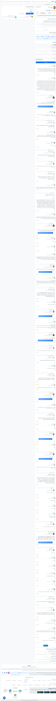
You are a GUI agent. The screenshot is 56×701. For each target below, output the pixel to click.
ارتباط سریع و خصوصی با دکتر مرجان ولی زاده (44, 340)
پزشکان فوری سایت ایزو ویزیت (45, 207)
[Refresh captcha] (38, 59)
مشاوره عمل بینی (7, 680)
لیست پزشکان (41, 1)
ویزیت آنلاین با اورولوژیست (39, 295)
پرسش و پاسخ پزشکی (36, 684)
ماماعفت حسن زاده (49, 96)
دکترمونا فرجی (49, 265)
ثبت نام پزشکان (10, 1)
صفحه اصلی (45, 1)
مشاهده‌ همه (18, 672)
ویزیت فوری (42, 684)
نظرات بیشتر (44, 645)
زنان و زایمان (48, 680)
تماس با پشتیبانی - (14, 674)
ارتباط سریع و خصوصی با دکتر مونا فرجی (44, 272)
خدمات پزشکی (37, 1)
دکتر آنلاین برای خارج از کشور (26, 1)
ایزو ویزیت (53, 4)
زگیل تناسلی (13, 680)
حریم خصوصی (18, 684)
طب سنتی (53, 680)
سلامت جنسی (24, 680)
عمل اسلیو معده (24, 681)
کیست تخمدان (19, 680)
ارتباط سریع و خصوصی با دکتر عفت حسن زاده (44, 106)
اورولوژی (38, 680)
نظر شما (53, 54)
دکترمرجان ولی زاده (49, 334)
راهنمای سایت (24, 684)
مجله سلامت (14, 1)
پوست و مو (42, 680)
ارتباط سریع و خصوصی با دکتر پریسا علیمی (44, 542)
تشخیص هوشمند (19, 1)
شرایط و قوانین (30, 684)
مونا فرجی (49, 21)
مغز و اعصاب (33, 680)
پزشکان (50, 4)
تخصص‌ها (32, 1)
